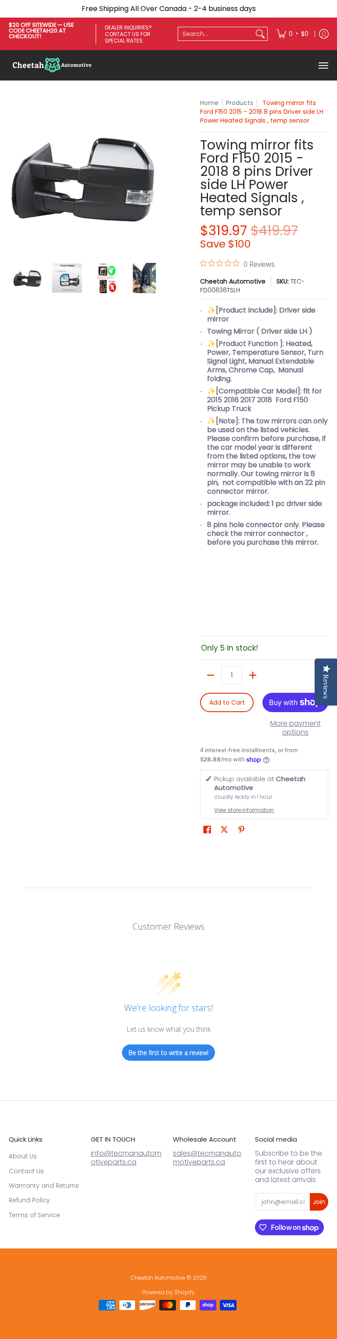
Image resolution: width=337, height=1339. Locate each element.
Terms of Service (34, 1215)
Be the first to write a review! (168, 1052)
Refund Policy (29, 1200)
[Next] (158, 176)
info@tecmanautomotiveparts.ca (126, 1157)
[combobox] (215, 33)
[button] (207, 829)
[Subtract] (210, 675)
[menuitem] (292, 34)
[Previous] (15, 176)
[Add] (252, 675)
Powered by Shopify (168, 1292)
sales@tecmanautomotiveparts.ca (207, 1157)
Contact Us (26, 1171)
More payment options (295, 728)
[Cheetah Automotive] (53, 65)
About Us (23, 1156)
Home (209, 102)
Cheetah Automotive (232, 281)
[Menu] (323, 65)
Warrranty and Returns (44, 1185)
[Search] (260, 33)
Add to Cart (227, 702)
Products (239, 102)
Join (319, 1201)
